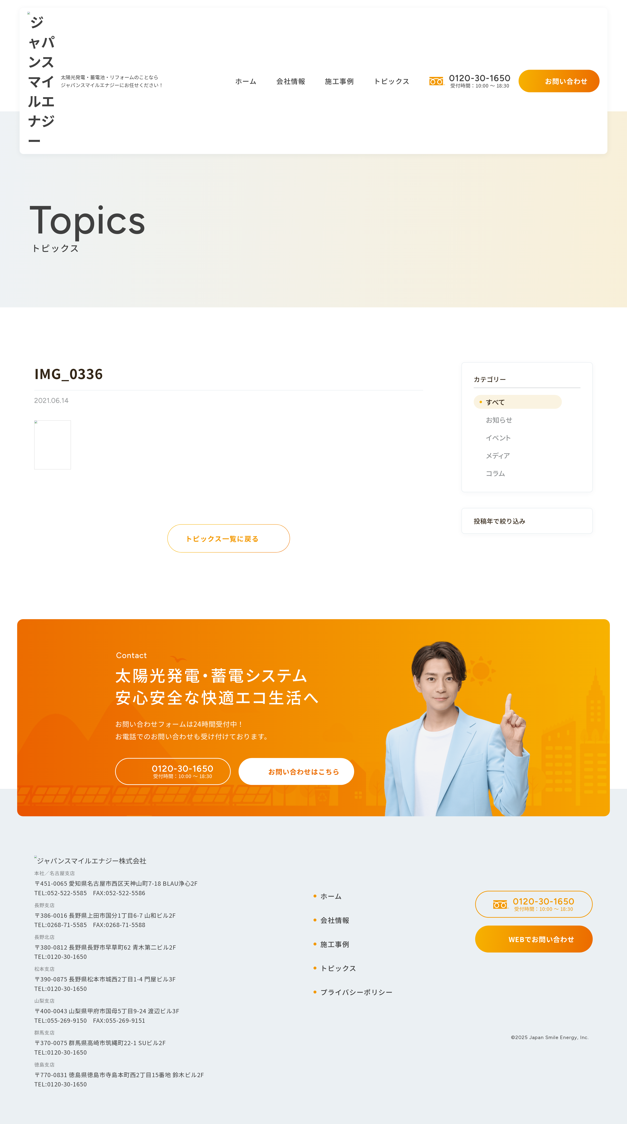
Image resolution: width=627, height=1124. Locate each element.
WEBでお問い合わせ (542, 939)
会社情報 (290, 81)
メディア (498, 455)
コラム (495, 473)
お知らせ (499, 420)
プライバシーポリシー (356, 992)
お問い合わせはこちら (304, 771)
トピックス (392, 81)
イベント (498, 437)
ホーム (246, 81)
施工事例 (339, 81)
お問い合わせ (566, 81)
